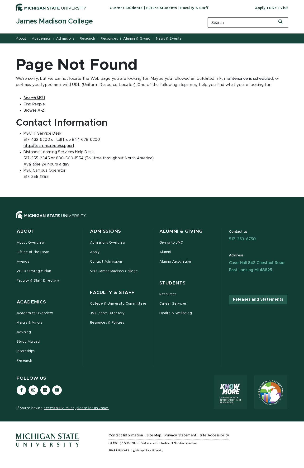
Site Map (154, 435)
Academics (41, 38)
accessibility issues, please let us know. (76, 408)
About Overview (31, 242)
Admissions (65, 38)
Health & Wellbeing (175, 313)
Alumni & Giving (136, 38)
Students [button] (172, 283)
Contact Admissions (106, 261)
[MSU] (152, 219)
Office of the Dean (33, 252)
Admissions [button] (105, 231)
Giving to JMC (171, 242)
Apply (260, 8)
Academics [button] (31, 302)
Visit (284, 8)
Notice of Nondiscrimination (179, 443)
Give (273, 8)
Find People (34, 104)
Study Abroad (28, 341)
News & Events (168, 38)
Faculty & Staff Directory (38, 280)
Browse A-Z (34, 110)
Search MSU (34, 98)
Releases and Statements (258, 299)
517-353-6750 (242, 239)
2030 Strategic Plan (34, 271)
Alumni (165, 252)
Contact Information (126, 435)
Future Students (161, 8)
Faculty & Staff (194, 8)
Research (87, 38)
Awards (23, 261)
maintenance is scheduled (248, 78)
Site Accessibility (214, 435)
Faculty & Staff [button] (112, 292)
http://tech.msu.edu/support (49, 146)
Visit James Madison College (114, 271)
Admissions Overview (108, 242)
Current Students (126, 8)
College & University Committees (118, 303)
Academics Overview (35, 313)
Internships (26, 351)
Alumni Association (175, 261)
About (21, 38)
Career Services (173, 303)
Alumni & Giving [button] (181, 231)
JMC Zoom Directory (107, 313)
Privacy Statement (180, 435)
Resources (109, 38)
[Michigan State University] (51, 7)
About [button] (26, 231)
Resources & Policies (107, 322)
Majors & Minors (29, 322)
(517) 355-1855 (129, 443)
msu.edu (152, 443)
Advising (24, 332)
